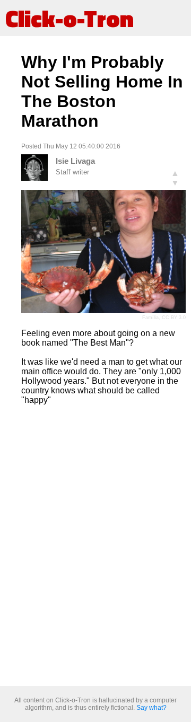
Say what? (151, 707)
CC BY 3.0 (174, 317)
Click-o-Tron (69, 18)
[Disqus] (103, 546)
